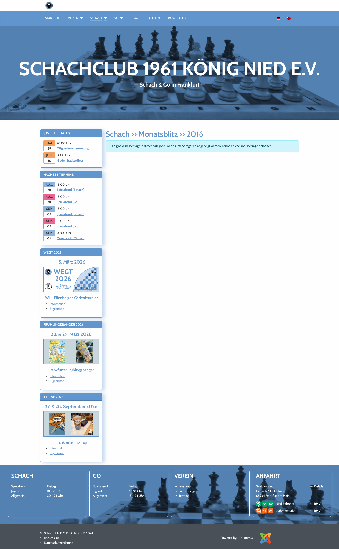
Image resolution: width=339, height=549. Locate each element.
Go (116, 18)
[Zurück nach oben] (332, 542)
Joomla (248, 538)
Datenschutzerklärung (58, 542)
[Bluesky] (74, 5)
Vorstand (184, 486)
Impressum (51, 538)
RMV (317, 504)
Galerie (155, 18)
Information (57, 304)
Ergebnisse (57, 309)
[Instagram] (68, 5)
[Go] (120, 18)
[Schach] (104, 18)
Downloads (177, 18)
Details (318, 486)
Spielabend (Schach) (70, 190)
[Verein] (80, 18)
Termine (136, 18)
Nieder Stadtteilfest (70, 160)
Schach (96, 18)
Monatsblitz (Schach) (71, 238)
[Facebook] (62, 5)
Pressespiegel (187, 491)
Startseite (53, 18)
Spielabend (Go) (67, 202)
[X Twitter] (81, 5)
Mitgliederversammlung (73, 148)
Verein (73, 18)
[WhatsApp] (55, 5)
